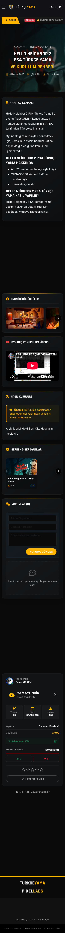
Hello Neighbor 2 (40, 47)
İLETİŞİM (45, 919)
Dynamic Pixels (48, 726)
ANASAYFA (19, 47)
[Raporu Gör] (55, 741)
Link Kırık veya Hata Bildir (34, 791)
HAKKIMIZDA (33, 919)
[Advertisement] (32, 257)
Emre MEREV (23, 682)
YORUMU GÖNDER (41, 551)
